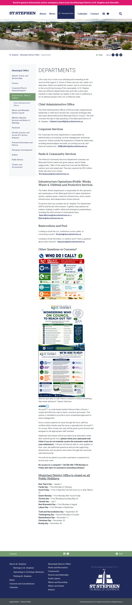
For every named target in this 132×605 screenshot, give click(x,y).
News (52, 14)
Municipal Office (20, 70)
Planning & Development (22, 150)
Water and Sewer (56, 586)
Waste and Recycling (57, 582)
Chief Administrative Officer (21, 104)
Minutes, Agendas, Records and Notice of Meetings (21, 120)
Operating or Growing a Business (28, 572)
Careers (15, 83)
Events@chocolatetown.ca (68, 234)
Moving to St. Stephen (23, 568)
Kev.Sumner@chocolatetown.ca (54, 174)
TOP (121, 554)
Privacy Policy (26, 602)
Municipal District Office (29, 55)
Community (53, 571)
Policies (15, 155)
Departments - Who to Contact (21, 97)
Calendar (82, 14)
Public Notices (17, 160)
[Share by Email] (120, 54)
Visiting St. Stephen (22, 576)
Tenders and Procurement (17, 166)
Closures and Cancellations (21, 584)
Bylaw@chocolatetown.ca (50, 218)
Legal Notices (14, 602)
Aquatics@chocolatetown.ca (71, 242)
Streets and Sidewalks (58, 575)
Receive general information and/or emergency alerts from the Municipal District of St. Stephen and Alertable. (66, 3)
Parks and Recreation (58, 567)
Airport (51, 589)
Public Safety (54, 578)
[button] (66, 12)
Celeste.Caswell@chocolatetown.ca (66, 121)
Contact (94, 14)
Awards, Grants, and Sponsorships (20, 77)
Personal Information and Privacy (22, 144)
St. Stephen (13, 55)
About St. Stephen (17, 564)
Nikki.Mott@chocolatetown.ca (72, 146)
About (43, 14)
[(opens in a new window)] (104, 14)
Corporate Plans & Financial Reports (19, 89)
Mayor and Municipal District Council (20, 111)
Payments (16, 128)
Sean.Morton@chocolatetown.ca (54, 215)
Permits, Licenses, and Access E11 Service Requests (20, 135)
